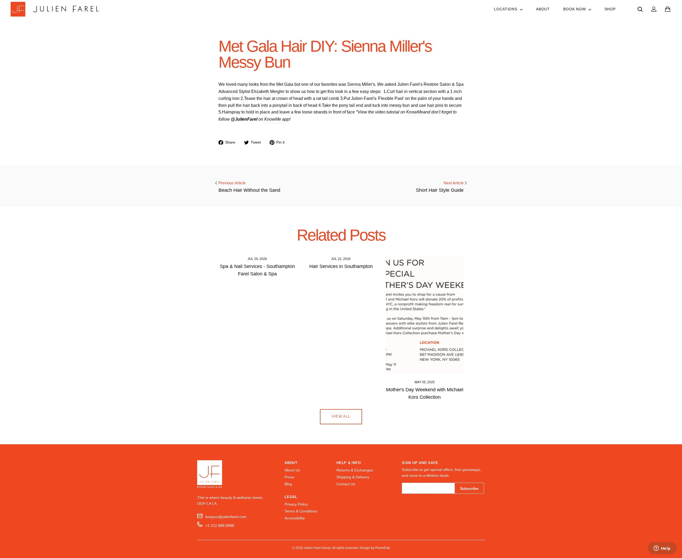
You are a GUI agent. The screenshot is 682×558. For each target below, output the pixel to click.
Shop (610, 9)
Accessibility (295, 518)
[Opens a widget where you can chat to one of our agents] (662, 548)
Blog (288, 484)
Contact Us (345, 484)
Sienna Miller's (361, 84)
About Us (292, 470)
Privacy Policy (296, 504)
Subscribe (469, 488)
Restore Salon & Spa (444, 84)
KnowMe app (276, 119)
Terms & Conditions (301, 511)
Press (289, 477)
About (543, 9)
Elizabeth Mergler (268, 91)
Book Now (575, 9)
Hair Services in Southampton (341, 266)
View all (341, 416)
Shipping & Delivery (352, 477)
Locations (506, 9)
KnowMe (414, 112)
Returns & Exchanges (354, 470)
